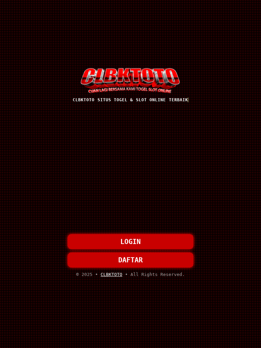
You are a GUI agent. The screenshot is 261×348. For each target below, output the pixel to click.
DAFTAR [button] (130, 260)
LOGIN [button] (130, 242)
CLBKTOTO (111, 274)
